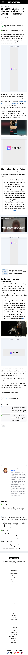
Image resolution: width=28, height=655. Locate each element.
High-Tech (14, 588)
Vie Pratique (14, 615)
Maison (14, 605)
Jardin (14, 592)
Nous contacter (14, 632)
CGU (14, 640)
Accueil (2, 6)
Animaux (7, 6)
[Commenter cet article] (6, 22)
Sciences (14, 609)
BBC (14, 211)
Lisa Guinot (5, 17)
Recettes (14, 586)
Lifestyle (14, 603)
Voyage (14, 617)
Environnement (14, 582)
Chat (3, 425)
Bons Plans (14, 577)
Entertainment (14, 579)
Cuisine (14, 584)
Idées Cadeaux (14, 619)
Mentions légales (14, 638)
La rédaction (14, 634)
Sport (14, 613)
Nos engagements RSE (14, 636)
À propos (14, 630)
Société (14, 611)
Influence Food (14, 642)
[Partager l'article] (2, 22)
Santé (14, 607)
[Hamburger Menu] (3, 2)
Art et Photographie (14, 573)
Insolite (14, 590)
